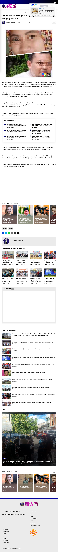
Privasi (32, 516)
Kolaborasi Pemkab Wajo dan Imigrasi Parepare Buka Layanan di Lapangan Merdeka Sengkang (41, 132)
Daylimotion (5, 540)
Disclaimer (33, 523)
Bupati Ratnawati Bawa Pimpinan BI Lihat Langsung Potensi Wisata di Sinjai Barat (32, 379)
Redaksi (32, 512)
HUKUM (8, 12)
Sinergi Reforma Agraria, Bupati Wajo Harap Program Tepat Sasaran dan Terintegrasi (32, 342)
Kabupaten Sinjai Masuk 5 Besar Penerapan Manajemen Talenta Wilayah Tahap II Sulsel (16, 126)
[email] (15, 233)
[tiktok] (11, 2)
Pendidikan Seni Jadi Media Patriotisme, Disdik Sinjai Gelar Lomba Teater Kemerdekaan (16, 138)
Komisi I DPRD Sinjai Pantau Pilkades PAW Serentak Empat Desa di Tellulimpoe (31, 387)
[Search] (55, 2)
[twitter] (4, 2)
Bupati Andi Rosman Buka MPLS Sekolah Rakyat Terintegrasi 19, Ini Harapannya (16, 131)
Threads (4, 535)
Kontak (32, 514)
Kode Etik (33, 520)
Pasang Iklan (5, 529)
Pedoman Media (34, 518)
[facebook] (2, 2)
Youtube (4, 538)
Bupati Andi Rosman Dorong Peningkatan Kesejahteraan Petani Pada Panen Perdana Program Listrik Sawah (35, 262)
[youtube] (9, 2)
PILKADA (5, 458)
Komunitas (5, 536)
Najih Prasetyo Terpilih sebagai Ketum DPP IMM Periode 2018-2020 (28, 372)
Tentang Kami (33, 511)
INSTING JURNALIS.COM (15, 548)
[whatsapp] (9, 233)
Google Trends (6, 531)
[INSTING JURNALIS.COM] (9, 7)
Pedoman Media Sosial (35, 525)
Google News (6, 542)
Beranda (3, 12)
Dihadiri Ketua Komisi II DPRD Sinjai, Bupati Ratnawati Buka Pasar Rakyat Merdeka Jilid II (41, 138)
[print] (12, 233)
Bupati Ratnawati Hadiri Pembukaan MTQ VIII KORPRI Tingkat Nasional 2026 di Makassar (42, 126)
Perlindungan (33, 521)
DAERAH (4, 228)
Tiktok (4, 533)
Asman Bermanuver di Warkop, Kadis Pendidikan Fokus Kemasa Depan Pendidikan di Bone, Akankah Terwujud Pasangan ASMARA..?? (27, 462)
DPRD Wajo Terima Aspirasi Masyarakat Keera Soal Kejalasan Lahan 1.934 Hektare (7, 262)
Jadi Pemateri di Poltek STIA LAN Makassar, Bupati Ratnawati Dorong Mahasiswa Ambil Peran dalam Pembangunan (22, 262)
